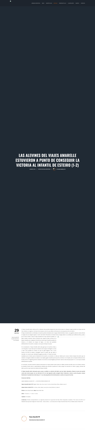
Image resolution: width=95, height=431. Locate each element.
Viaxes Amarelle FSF (61, 169)
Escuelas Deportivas (46, 169)
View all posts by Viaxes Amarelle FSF (37, 419)
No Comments (16, 340)
